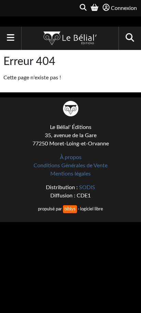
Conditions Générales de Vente (70, 165)
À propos (70, 157)
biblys (70, 209)
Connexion (124, 8)
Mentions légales (70, 174)
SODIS (87, 187)
